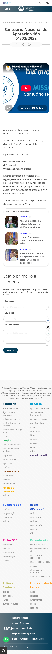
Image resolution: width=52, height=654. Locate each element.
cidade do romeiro (11, 419)
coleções (34, 595)
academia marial (10, 408)
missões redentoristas (40, 562)
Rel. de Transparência (22, 628)
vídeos (6, 495)
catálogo (34, 608)
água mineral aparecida (9, 413)
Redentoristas (40, 540)
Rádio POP (10, 540)
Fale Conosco (38, 639)
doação (7, 440)
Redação (36, 404)
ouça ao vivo (35, 517)
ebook (33, 604)
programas (35, 529)
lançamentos (36, 599)
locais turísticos (10, 459)
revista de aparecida (8, 489)
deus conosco (9, 595)
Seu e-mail (9, 313)
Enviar (10, 350)
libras (32, 435)
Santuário (9, 404)
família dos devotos (12, 444)
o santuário (8, 475)
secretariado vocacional (41, 576)
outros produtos (10, 604)
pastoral (7, 479)
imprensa (7, 455)
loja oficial (7, 463)
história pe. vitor (37, 544)
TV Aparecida (12, 505)
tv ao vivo (7, 517)
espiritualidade (37, 423)
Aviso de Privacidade (21, 623)
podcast (33, 521)
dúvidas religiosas (38, 419)
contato (6, 436)
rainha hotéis (9, 483)
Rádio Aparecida (37, 506)
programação (9, 513)
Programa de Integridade (23, 633)
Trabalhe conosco (20, 618)
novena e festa (11, 471)
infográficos (35, 431)
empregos (7, 544)
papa (32, 447)
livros (5, 599)
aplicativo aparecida (39, 408)
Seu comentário (12, 324)
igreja (32, 427)
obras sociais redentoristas (36, 571)
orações (33, 443)
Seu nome (9, 301)
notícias (6, 467)
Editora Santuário (9, 585)
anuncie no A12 (38, 455)
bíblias (6, 591)
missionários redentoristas (36, 556)
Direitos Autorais (20, 639)
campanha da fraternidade (36, 413)
